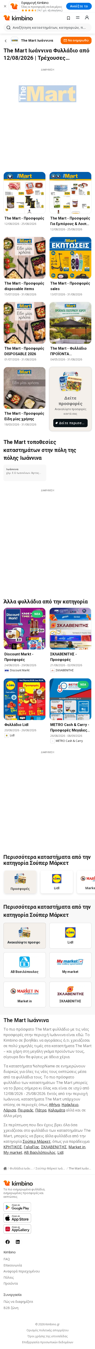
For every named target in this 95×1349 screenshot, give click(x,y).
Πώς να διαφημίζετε (18, 1301)
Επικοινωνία (12, 1265)
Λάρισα (9, 1110)
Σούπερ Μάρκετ (36, 1141)
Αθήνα (54, 1104)
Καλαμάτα (56, 1110)
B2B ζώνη (10, 1308)
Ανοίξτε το (79, 6)
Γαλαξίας (31, 1146)
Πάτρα (40, 1110)
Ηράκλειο (70, 1104)
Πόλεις (8, 1277)
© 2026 (47, 1324)
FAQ (6, 1259)
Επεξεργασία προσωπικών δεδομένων (47, 1342)
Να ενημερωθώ (78, 40)
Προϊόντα (10, 1283)
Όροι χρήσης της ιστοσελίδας (48, 1336)
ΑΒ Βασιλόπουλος (40, 1152)
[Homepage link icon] (5, 1168)
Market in (76, 1146)
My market (12, 1152)
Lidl (60, 1152)
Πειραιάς (25, 1110)
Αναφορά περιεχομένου (21, 1271)
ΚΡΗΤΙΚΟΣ (12, 1146)
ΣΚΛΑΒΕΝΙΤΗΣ (54, 1146)
